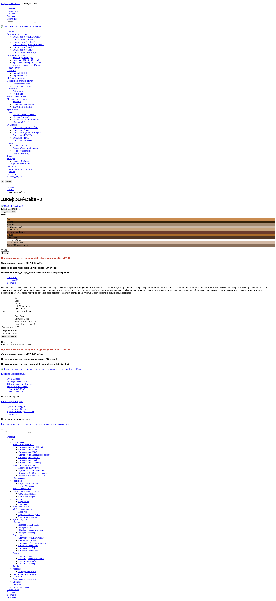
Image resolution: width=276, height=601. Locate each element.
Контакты (12, 19)
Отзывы (11, 13)
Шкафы (10, 112)
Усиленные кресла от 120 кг (26, 65)
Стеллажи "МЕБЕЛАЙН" (25, 127)
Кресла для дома (15, 176)
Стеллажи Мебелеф (22, 140)
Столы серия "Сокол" (23, 39)
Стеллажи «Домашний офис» (27, 132)
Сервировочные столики (19, 163)
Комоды (11, 158)
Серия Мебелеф (20, 75)
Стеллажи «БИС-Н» (22, 135)
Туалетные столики (22, 106)
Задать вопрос (8, 212)
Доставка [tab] (11, 283)
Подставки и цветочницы (19, 169)
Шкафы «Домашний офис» (26, 119)
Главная (11, 8)
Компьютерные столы (17, 34)
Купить (5, 253)
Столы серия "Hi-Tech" (24, 42)
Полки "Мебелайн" (22, 151)
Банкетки (11, 166)
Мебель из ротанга (16, 78)
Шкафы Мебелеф (21, 122)
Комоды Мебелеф (21, 161)
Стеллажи (12, 125)
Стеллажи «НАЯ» (21, 138)
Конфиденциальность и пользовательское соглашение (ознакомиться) (35, 424)
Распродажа (13, 31)
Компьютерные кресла (18, 55)
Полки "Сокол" (20, 145)
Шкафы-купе (13, 68)
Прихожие (12, 88)
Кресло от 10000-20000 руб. (26, 60)
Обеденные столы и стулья (20, 81)
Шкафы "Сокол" (21, 117)
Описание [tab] (12, 277)
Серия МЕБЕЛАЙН (22, 73)
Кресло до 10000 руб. (23, 57)
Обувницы (18, 91)
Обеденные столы (21, 83)
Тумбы (10, 156)
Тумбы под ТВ (14, 109)
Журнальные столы (16, 96)
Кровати (17, 101)
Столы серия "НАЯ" (23, 50)
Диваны (11, 171)
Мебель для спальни (17, 99)
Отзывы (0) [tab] (12, 280)
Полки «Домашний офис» (25, 148)
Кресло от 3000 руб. (16, 409)
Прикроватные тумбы (23, 104)
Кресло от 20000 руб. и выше (27, 62)
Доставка (11, 16)
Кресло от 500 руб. (16, 406)
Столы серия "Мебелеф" (25, 52)
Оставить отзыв (9, 337)
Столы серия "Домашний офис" (28, 44)
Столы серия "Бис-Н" (23, 47)
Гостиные (11, 70)
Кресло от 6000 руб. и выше (20, 411)
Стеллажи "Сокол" (22, 130)
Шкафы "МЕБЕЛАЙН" (24, 114)
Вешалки (11, 174)
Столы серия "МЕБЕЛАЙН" (27, 37)
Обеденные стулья (22, 86)
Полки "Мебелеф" (21, 153)
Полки (10, 143)
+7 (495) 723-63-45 (10, 3)
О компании (13, 11)
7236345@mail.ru (15, 391)
